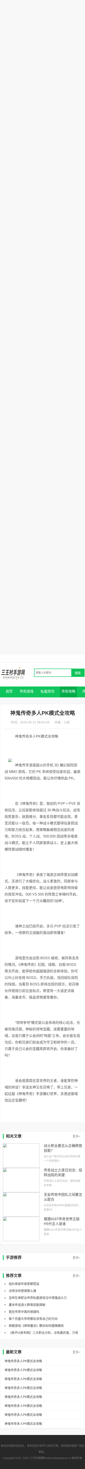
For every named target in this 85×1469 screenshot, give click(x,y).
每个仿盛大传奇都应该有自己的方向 (33, 1318)
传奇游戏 (27, 691)
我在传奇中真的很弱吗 (24, 1311)
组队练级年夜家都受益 (24, 1283)
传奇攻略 (68, 691)
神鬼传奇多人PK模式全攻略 (23, 1361)
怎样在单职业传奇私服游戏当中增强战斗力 (38, 1297)
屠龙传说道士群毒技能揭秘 (27, 1304)
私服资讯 (47, 691)
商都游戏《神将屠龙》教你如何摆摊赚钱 (36, 1325)
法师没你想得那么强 (22, 1290)
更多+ (76, 1136)
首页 (9, 691)
